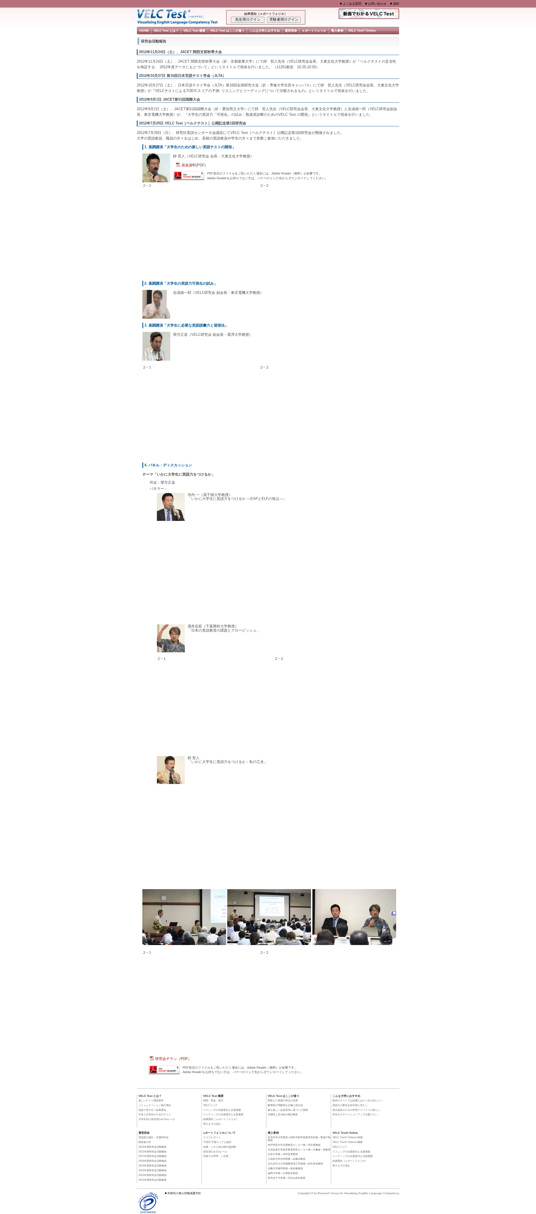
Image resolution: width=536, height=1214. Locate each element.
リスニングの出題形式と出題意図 (222, 1110)
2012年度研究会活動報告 (152, 1179)
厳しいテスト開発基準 (151, 1100)
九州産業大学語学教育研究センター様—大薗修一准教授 (299, 1149)
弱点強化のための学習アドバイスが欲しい (356, 1110)
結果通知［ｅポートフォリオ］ (220, 1119)
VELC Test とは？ (166, 30)
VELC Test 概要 (194, 30)
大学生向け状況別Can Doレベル (156, 1119)
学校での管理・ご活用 (215, 1156)
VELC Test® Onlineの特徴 (347, 1137)
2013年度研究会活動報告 (152, 1175)
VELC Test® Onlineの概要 (347, 1142)
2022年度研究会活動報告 (152, 1146)
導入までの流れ (212, 1124)
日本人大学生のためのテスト (154, 1114)
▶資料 (394, 3)
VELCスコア (210, 1105)
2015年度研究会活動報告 (152, 1165)
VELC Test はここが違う (227, 30)
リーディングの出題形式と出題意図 (223, 1114)
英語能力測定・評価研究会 (153, 1137)
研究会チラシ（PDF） (173, 1059)
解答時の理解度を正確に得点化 (285, 1105)
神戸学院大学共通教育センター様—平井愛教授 (294, 1145)
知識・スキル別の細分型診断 (219, 1146)
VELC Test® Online (345, 1132)
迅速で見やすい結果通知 (152, 1110)
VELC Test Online (362, 30)
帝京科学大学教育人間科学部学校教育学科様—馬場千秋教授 (299, 1139)
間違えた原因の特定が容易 (283, 1100)
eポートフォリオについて (219, 1132)
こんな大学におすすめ (264, 30)
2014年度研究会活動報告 (152, 1170)
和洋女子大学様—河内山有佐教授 (286, 1178)
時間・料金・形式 (213, 1100)
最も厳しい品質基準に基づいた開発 (288, 1110)
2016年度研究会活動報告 (152, 1160)
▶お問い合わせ (375, 3)
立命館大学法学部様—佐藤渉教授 (286, 1159)
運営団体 (291, 30)
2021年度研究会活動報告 (152, 1151)
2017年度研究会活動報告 (152, 1156)
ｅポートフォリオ (314, 30)
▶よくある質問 (350, 3)
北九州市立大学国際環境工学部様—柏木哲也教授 (295, 1163)
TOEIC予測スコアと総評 (217, 1142)
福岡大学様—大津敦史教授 (283, 1173)
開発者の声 (144, 1142)
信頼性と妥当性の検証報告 (283, 1114)
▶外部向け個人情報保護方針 (183, 1193)
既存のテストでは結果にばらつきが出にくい (357, 1100)
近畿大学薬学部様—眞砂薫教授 (285, 1168)
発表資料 (188, 165)
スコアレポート (212, 1137)
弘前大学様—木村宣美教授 (283, 1154)
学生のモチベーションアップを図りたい (355, 1114)
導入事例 (337, 30)
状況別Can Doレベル (215, 1151)
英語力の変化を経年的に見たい (350, 1105)
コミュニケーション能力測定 (154, 1105)
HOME (144, 30)
